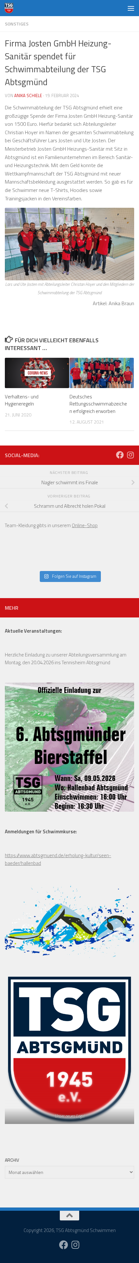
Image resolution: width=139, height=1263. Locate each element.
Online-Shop (85, 525)
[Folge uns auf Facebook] (120, 455)
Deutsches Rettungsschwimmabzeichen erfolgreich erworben (98, 404)
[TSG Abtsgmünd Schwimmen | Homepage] (10, 8)
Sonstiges (16, 23)
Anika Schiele (28, 95)
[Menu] (131, 8)
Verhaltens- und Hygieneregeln (21, 400)
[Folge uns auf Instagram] (130, 455)
